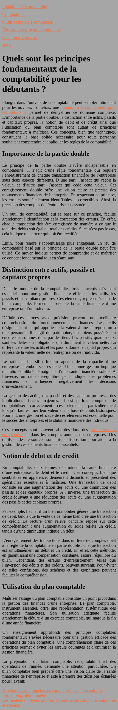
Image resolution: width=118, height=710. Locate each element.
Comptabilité (13, 14)
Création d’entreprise (20, 37)
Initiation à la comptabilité (24, 6)
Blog (6, 45)
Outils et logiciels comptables (27, 22)
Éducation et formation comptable (31, 29)
